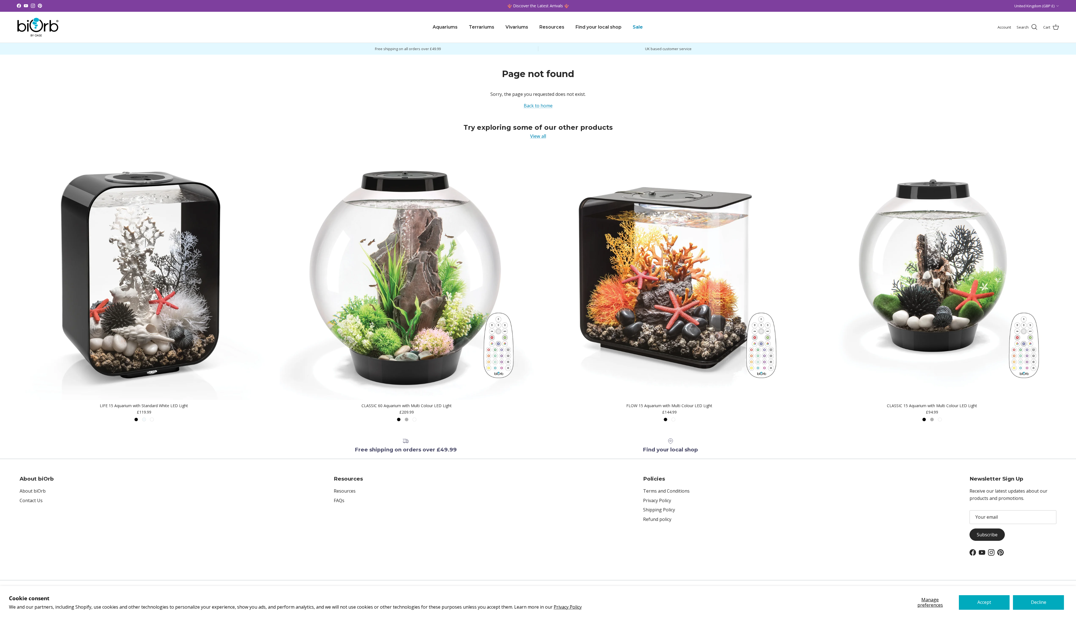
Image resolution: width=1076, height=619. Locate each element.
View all (538, 136)
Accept (984, 602)
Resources (551, 27)
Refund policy (657, 519)
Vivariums (516, 27)
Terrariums (481, 27)
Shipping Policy (659, 510)
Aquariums (445, 27)
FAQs (339, 500)
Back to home (538, 106)
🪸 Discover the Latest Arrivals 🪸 (538, 5)
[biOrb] (38, 27)
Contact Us (31, 500)
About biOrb (33, 491)
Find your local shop (599, 27)
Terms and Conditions (666, 491)
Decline (1038, 602)
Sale (638, 27)
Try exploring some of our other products (538, 127)
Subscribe (987, 535)
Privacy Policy (568, 607)
